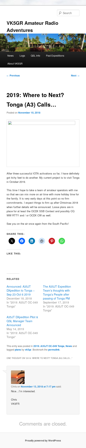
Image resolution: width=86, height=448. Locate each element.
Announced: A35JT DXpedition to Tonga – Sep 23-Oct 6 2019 (21, 290)
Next (75, 75)
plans (18, 349)
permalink (54, 349)
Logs (22, 55)
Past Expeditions (55, 55)
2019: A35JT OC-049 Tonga (48, 346)
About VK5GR (15, 63)
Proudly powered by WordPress (43, 440)
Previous (13, 75)
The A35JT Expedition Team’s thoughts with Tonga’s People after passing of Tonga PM (57, 292)
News (10, 55)
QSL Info (35, 55)
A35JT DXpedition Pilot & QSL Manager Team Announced (22, 321)
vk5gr (28, 349)
